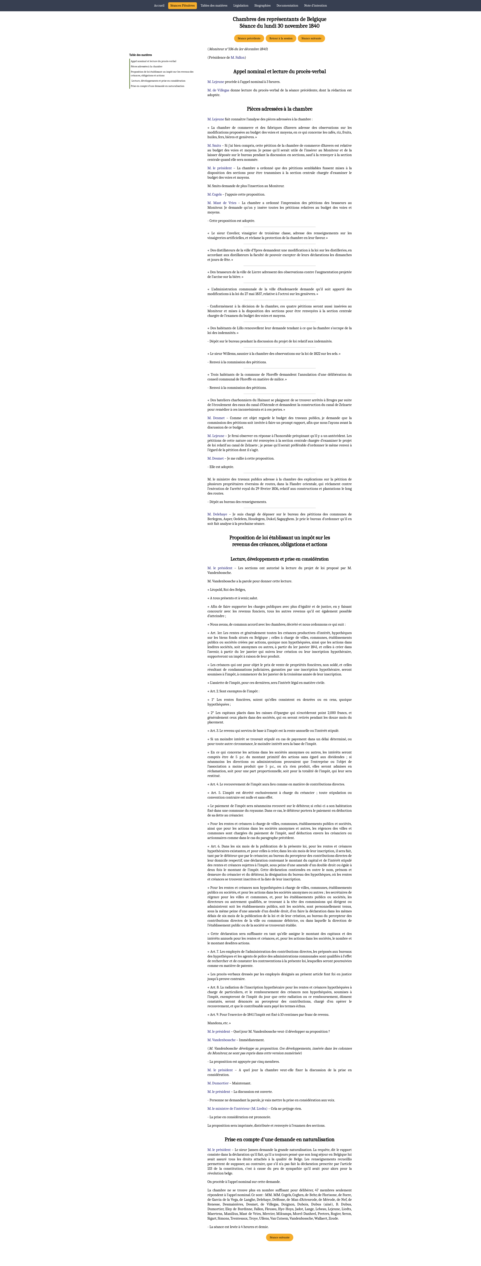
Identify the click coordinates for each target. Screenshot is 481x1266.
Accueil (159, 6)
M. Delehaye (217, 514)
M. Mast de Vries (221, 203)
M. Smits (214, 145)
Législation (240, 6)
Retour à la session (281, 38)
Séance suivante (311, 38)
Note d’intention (315, 6)
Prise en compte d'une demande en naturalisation (157, 86)
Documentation (287, 6)
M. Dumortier (218, 1083)
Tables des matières (214, 6)
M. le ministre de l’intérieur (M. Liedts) (237, 1108)
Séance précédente (249, 38)
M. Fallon (238, 57)
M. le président (219, 168)
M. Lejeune (215, 82)
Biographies (262, 6)
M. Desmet (216, 418)
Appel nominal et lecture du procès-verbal (153, 61)
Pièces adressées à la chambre (146, 66)
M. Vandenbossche (221, 1040)
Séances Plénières (182, 6)
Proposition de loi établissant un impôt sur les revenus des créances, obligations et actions (162, 73)
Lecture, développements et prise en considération (158, 80)
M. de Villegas (218, 90)
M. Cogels (214, 194)
